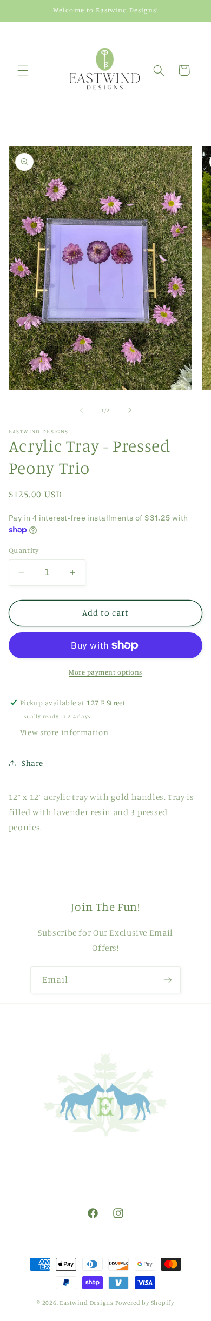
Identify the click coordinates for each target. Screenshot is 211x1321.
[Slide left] (81, 410)
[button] (22, 70)
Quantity (23, 550)
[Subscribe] (167, 979)
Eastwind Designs (87, 1302)
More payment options (105, 672)
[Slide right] (130, 410)
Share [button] (32, 763)
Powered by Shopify (144, 1302)
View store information (64, 732)
